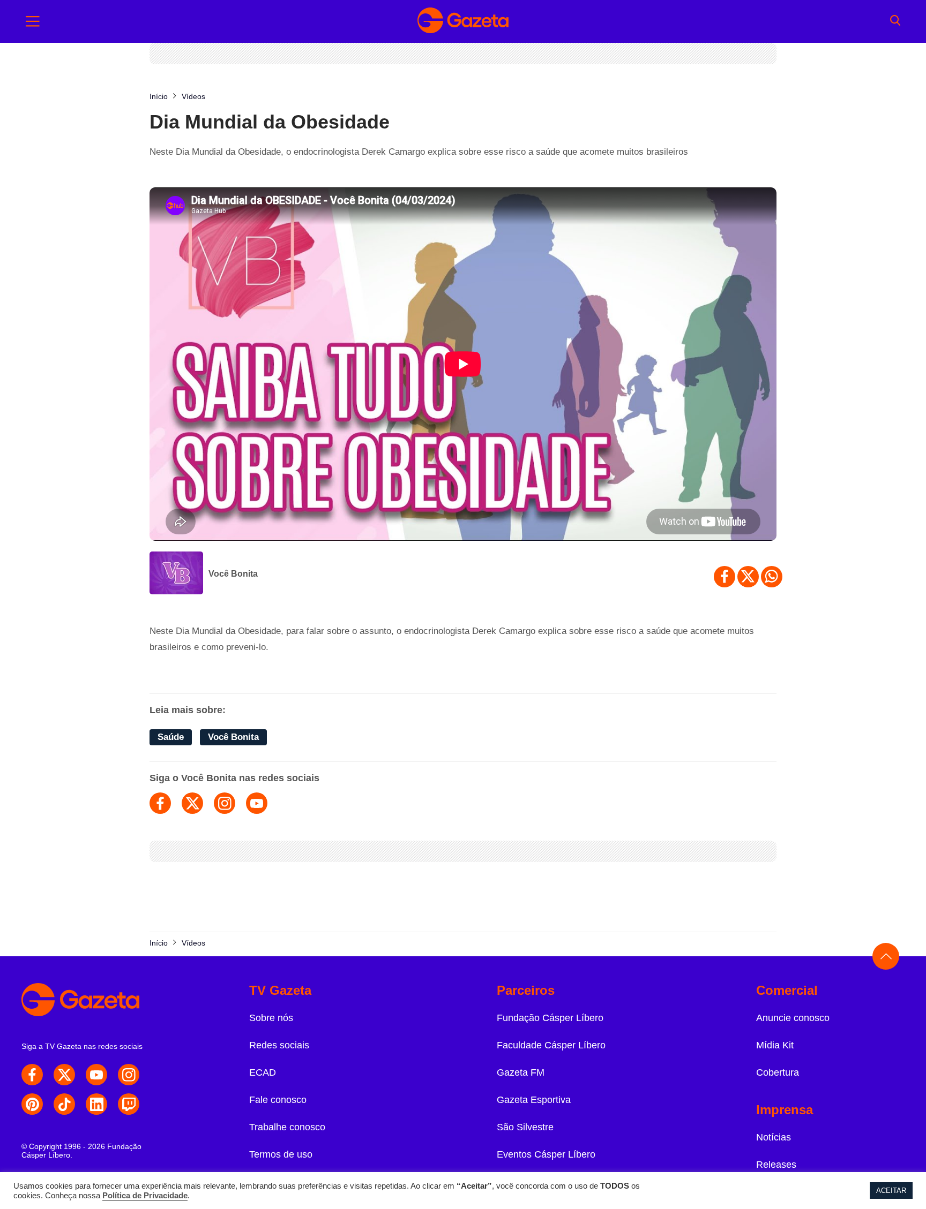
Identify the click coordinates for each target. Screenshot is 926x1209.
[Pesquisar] (895, 21)
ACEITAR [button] (891, 1191)
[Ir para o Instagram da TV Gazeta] (128, 1074)
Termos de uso (280, 1154)
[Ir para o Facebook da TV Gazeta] (32, 1074)
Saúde (171, 737)
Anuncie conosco (793, 1017)
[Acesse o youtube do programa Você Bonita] (256, 803)
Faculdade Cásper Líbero (551, 1045)
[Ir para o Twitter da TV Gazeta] (64, 1074)
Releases (776, 1164)
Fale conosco (278, 1099)
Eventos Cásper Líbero (546, 1154)
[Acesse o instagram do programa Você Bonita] (224, 803)
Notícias (773, 1137)
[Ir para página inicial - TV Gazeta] (463, 21)
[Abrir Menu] (33, 21)
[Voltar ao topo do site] (885, 956)
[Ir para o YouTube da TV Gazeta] (96, 1074)
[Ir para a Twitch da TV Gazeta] (128, 1104)
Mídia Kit (775, 1045)
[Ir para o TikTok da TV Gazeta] (64, 1104)
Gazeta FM (520, 1072)
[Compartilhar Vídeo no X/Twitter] (748, 576)
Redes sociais (279, 1045)
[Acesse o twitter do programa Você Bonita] (192, 803)
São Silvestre (525, 1127)
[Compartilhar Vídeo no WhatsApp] (771, 576)
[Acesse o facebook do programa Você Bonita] (160, 803)
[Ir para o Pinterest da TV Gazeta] (32, 1104)
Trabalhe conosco (287, 1127)
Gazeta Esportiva (534, 1099)
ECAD (262, 1072)
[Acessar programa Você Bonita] (176, 573)
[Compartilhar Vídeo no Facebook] (724, 576)
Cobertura (777, 1072)
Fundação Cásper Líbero (550, 1017)
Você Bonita (233, 573)
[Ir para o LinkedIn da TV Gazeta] (96, 1104)
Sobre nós (271, 1017)
